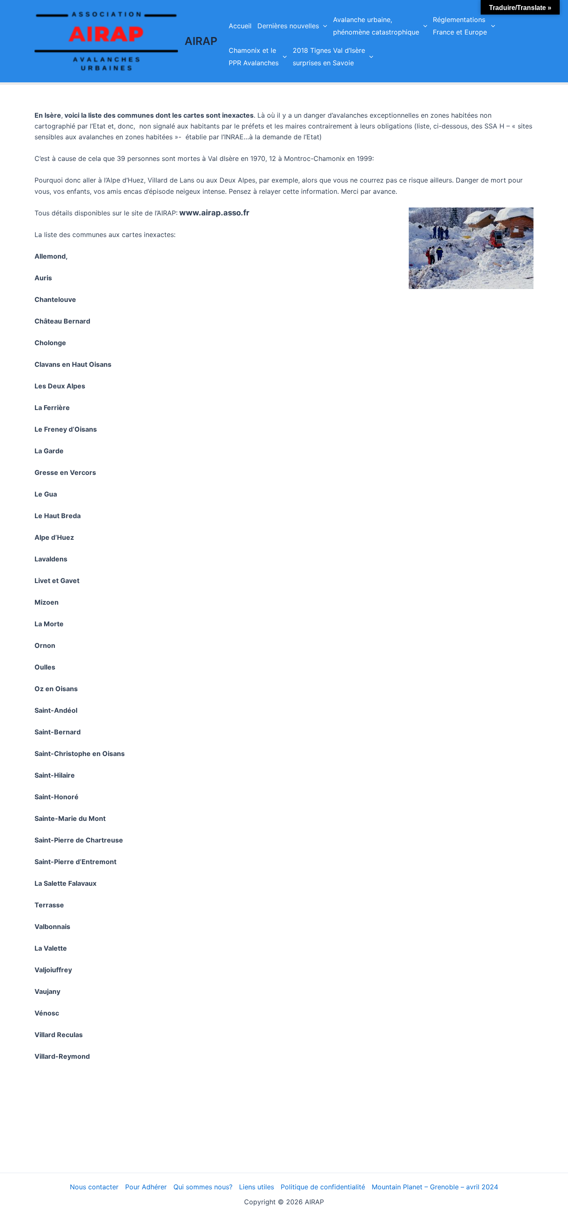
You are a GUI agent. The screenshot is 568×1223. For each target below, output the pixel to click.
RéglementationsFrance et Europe (460, 25)
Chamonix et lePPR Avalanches (254, 56)
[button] (323, 26)
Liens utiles (256, 1187)
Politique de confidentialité (323, 1187)
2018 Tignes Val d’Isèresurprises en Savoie (329, 56)
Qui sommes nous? (202, 1187)
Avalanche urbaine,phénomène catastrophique (376, 25)
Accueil (240, 26)
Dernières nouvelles (288, 26)
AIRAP (201, 41)
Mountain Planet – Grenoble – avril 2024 (435, 1187)
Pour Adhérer (146, 1187)
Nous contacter (94, 1187)
